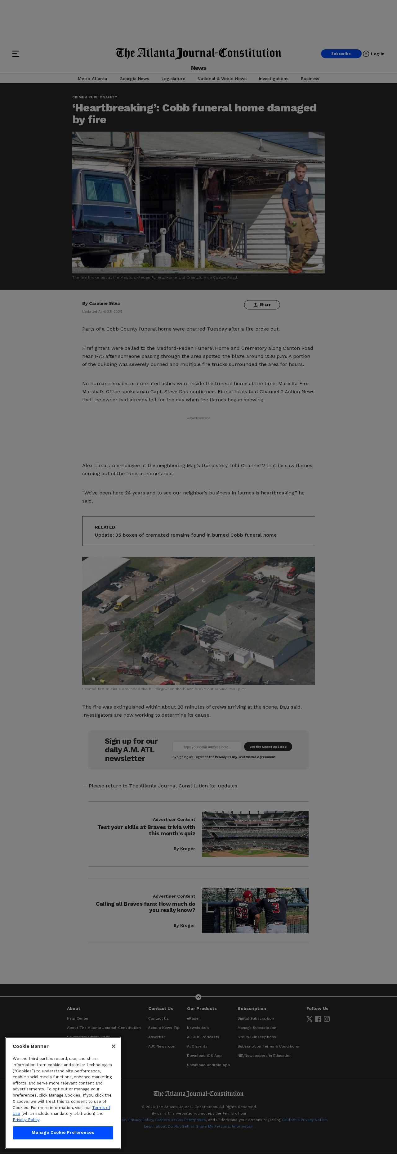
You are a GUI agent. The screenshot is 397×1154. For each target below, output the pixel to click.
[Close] (113, 1046)
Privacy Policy (26, 1119)
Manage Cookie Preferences (63, 1132)
